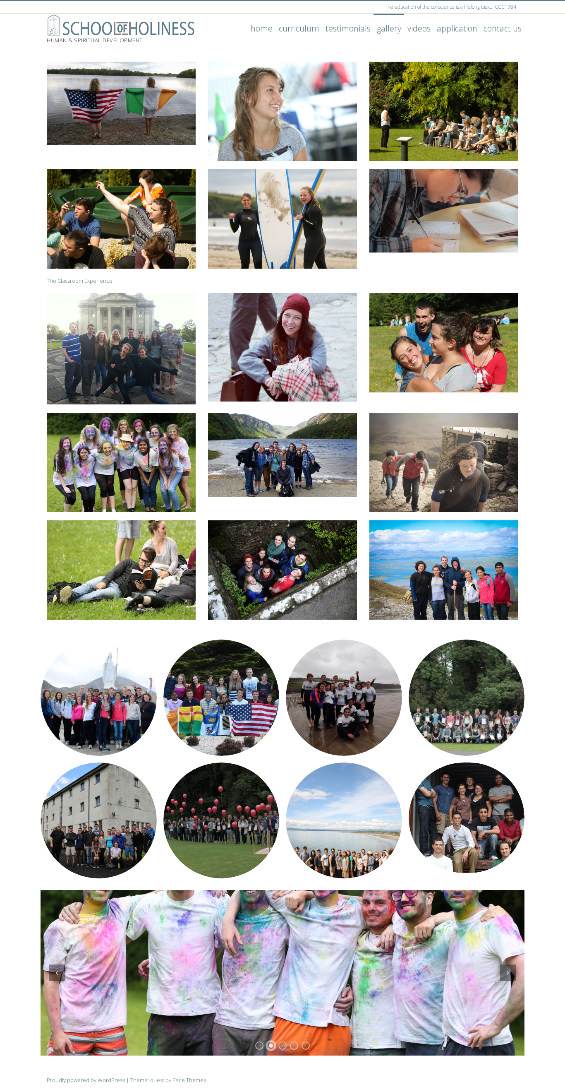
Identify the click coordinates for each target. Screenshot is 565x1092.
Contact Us (503, 28)
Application (457, 28)
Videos (419, 28)
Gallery (389, 28)
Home (262, 28)
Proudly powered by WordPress (86, 1080)
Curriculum (299, 28)
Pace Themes (189, 1080)
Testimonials (348, 28)
